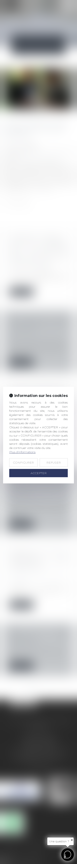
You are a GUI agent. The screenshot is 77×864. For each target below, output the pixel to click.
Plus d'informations (22, 452)
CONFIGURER (23, 462)
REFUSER (53, 462)
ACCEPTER (39, 473)
